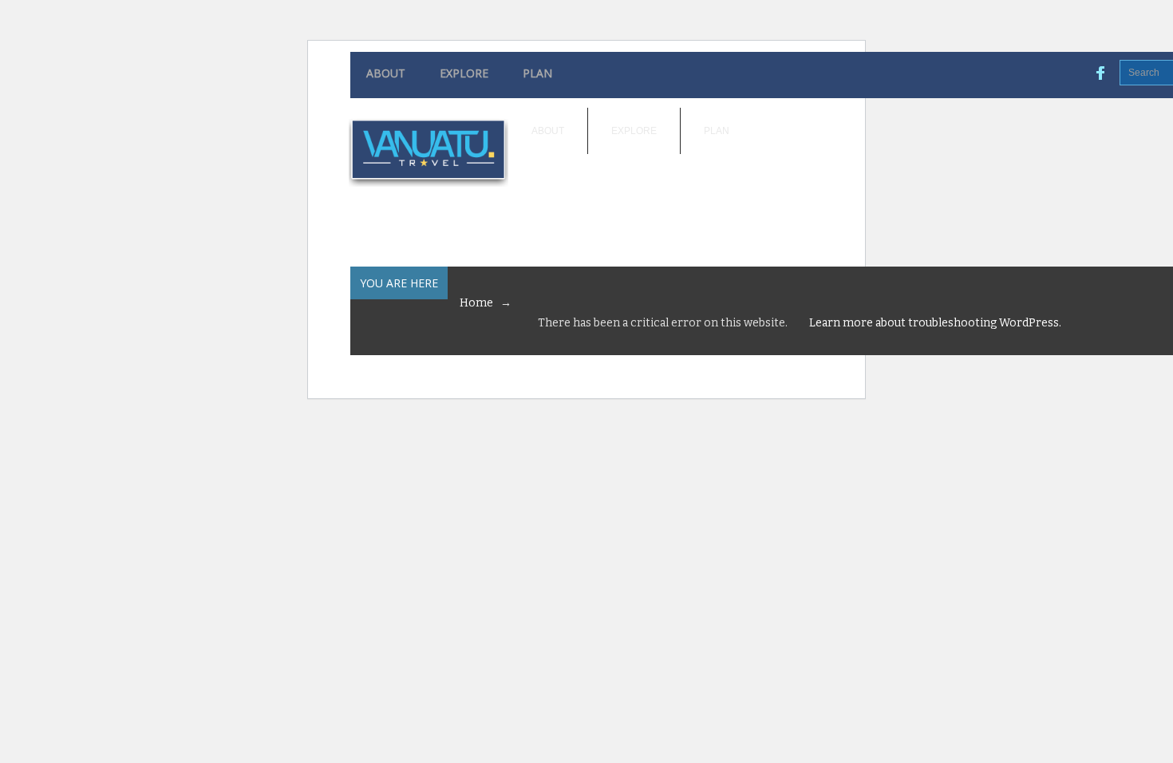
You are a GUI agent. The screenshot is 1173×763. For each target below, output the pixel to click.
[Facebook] (1101, 72)
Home (476, 303)
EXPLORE (464, 73)
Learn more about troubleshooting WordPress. (935, 323)
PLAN (537, 73)
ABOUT (385, 73)
